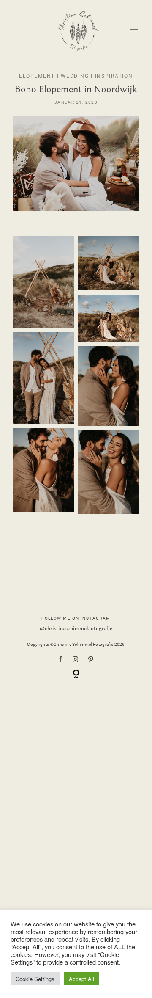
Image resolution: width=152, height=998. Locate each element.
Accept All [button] (81, 979)
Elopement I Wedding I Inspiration (76, 76)
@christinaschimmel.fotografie (76, 628)
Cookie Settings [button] (35, 979)
